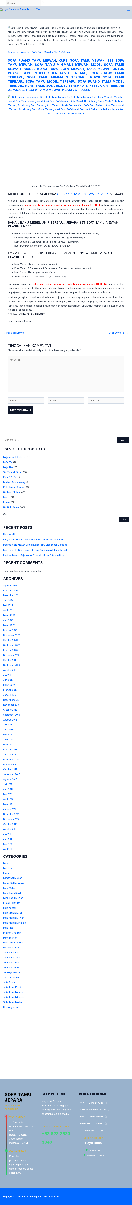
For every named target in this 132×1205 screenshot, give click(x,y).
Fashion (7, 873)
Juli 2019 (7, 675)
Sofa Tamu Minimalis (14, 997)
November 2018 (11, 704)
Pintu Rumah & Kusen (14, 487)
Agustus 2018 (10, 720)
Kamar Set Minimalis (13, 883)
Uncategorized (11, 1007)
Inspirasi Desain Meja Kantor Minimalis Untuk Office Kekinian (34, 555)
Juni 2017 (8, 789)
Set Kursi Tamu (11, 962)
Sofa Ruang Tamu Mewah (32, 60)
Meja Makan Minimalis (14, 922)
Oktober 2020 (10, 640)
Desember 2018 (11, 700)
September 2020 (11, 645)
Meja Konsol (9, 908)
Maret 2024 (9, 615)
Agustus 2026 (10, 585)
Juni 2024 (8, 600)
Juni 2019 (8, 680)
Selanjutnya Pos (118, 333)
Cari (123, 440)
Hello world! (9, 534)
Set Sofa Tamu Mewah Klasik (83, 194)
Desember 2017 (11, 759)
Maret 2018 (9, 744)
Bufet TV (7, 462)
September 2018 (11, 714)
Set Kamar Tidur (11, 957)
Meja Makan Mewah (13, 917)
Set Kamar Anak (11, 952)
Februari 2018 (10, 749)
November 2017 (11, 764)
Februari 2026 (10, 590)
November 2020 (11, 635)
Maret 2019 (9, 685)
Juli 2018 (7, 724)
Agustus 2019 (10, 670)
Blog (5, 863)
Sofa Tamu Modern (13, 1002)
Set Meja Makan (11, 492)
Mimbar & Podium (12, 932)
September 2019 (11, 665)
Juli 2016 (7, 834)
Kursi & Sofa (9, 477)
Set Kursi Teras (11, 967)
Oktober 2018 (10, 709)
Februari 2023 (10, 630)
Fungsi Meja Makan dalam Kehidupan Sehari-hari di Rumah (33, 539)
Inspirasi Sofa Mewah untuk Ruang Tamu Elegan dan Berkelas (35, 545)
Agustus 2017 (10, 779)
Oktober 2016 (10, 824)
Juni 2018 (8, 729)
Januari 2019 (10, 695)
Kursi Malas (9, 888)
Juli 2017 (7, 784)
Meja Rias (8, 467)
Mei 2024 (8, 605)
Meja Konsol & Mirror (14, 457)
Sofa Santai (9, 982)
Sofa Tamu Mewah (13, 992)
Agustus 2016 (10, 829)
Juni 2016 (8, 839)
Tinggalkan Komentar (19, 52)
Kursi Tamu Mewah (13, 898)
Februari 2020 (10, 650)
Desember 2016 (11, 814)
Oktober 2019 (10, 660)
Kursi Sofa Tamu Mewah (82, 60)
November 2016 (11, 819)
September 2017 (11, 774)
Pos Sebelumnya (14, 333)
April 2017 (8, 799)
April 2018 (8, 739)
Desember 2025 (11, 595)
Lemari (6, 502)
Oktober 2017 (10, 769)
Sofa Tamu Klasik (12, 987)
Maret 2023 (9, 625)
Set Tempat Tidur (12, 472)
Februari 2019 (10, 690)
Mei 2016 (8, 844)
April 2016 (8, 849)
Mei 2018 (8, 734)
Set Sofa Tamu (11, 507)
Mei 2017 (7, 794)
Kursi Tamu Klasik (12, 893)
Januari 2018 (10, 754)
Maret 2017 (9, 804)
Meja (5, 497)
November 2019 (11, 655)
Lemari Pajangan (11, 903)
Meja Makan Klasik (12, 913)
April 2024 (8, 610)
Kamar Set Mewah (12, 878)
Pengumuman (10, 937)
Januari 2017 (9, 809)
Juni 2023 (8, 620)
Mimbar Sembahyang (14, 482)
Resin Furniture (11, 947)
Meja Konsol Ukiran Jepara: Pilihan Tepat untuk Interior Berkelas (36, 550)
